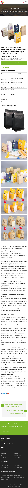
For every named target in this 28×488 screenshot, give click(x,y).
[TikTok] (15, 443)
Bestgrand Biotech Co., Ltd (6, 479)
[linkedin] (5, 443)
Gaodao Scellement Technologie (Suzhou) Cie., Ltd (7, 477)
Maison (4, 11)
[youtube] (10, 443)
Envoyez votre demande (14, 63)
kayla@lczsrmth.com (16, 486)
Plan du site (3, 457)
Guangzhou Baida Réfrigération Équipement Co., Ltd (20, 475)
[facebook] (2, 443)
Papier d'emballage (5, 465)
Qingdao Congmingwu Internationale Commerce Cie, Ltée (20, 477)
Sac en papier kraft (5, 467)
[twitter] (7, 443)
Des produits (9, 11)
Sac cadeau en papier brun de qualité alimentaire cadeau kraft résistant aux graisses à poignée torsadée (14, 412)
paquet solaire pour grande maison (6, 475)
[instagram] (12, 443)
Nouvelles (16, 453)
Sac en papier (17, 465)
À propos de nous (17, 451)
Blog (2, 455)
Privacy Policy (17, 457)
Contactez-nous (5, 431)
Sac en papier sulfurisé (18, 11)
